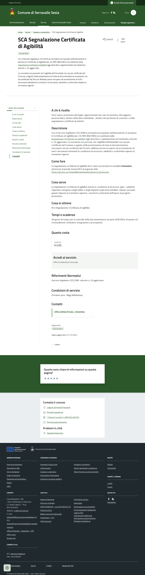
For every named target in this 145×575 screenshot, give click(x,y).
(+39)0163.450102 (21, 510)
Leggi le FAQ (78, 512)
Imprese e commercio (82, 464)
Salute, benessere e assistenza (85, 468)
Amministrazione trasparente (85, 510)
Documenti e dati (13, 468)
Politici (9, 482)
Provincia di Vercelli (47, 503)
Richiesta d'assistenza (82, 521)
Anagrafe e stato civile (48, 464)
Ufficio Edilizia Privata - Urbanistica (69, 311)
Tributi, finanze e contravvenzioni (86, 471)
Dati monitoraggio (13, 565)
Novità (32, 22)
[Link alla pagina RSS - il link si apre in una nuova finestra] (114, 12)
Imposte (83, 22)
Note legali (78, 503)
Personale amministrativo (16, 479)
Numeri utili (11, 538)
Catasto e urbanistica (41, 32)
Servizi (43, 22)
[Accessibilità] (7, 568)
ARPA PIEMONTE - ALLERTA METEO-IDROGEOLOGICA (55, 508)
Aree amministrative (14, 464)
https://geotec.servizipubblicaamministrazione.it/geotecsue (80, 172)
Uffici (9, 486)
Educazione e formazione (49, 475)
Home (20, 32)
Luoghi (109, 483)
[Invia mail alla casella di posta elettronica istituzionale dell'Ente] (22, 517)
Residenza (95, 22)
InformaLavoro (45, 521)
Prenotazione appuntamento (84, 518)
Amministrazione (17, 22)
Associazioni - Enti (47, 517)
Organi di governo (13, 475)
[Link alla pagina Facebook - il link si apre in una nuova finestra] (111, 12)
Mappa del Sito (67, 565)
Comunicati (111, 468)
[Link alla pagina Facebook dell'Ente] (108, 499)
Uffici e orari (11, 534)
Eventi (109, 487)
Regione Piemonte (15, 2)
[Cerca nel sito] (132, 12)
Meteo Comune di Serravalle (51, 514)
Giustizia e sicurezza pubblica (51, 479)
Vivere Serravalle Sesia (61, 22)
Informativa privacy (81, 499)
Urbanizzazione (109, 22)
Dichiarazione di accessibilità (84, 506)
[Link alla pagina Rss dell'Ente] (113, 499)
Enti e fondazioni (13, 471)
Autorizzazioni (45, 468)
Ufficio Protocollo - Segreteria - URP (20, 531)
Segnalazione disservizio (83, 515)
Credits (49, 565)
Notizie (110, 464)
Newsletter (111, 502)
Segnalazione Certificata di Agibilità (32, 65)
